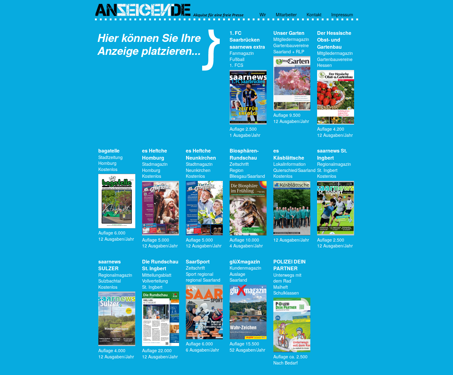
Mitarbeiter (286, 14)
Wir (262, 14)
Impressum (342, 14)
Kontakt (314, 14)
